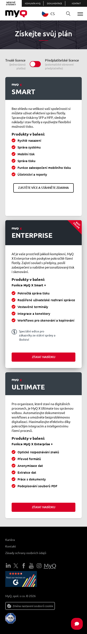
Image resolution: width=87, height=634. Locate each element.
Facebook (24, 566)
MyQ (50, 565)
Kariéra (10, 540)
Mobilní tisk (26, 154)
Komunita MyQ (33, 3)
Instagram (39, 566)
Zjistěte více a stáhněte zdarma (43, 188)
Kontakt (76, 3)
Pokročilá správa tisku (34, 293)
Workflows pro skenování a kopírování (46, 320)
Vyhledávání (68, 14)
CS (52, 13)
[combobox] (51, 13)
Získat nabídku (43, 357)
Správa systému (29, 147)
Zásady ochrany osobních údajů (25, 553)
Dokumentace (54, 3)
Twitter (16, 566)
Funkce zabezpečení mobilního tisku (44, 167)
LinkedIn (8, 566)
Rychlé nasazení (29, 140)
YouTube (31, 566)
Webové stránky (11, 3)
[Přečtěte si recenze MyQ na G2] (21, 579)
